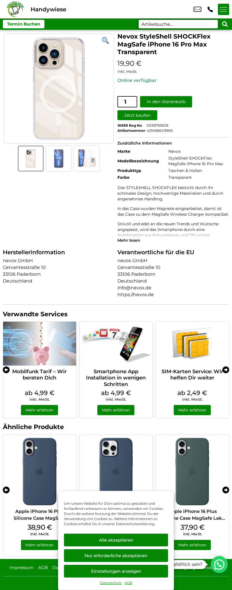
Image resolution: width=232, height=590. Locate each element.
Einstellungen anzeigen (116, 571)
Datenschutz (111, 583)
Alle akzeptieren (116, 540)
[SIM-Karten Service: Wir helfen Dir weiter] (192, 344)
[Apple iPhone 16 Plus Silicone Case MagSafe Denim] (39, 471)
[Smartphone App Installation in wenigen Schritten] (116, 344)
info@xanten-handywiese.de (197, 9)
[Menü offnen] (223, 9)
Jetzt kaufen (137, 115)
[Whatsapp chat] (219, 564)
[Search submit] (225, 24)
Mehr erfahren (39, 410)
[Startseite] (15, 9)
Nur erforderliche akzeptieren (116, 555)
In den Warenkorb (166, 101)
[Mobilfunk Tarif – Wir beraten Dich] (39, 344)
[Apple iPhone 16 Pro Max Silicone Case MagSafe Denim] (116, 471)
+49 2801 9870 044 (210, 9)
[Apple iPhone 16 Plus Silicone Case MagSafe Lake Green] (192, 471)
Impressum (21, 567)
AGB (128, 583)
